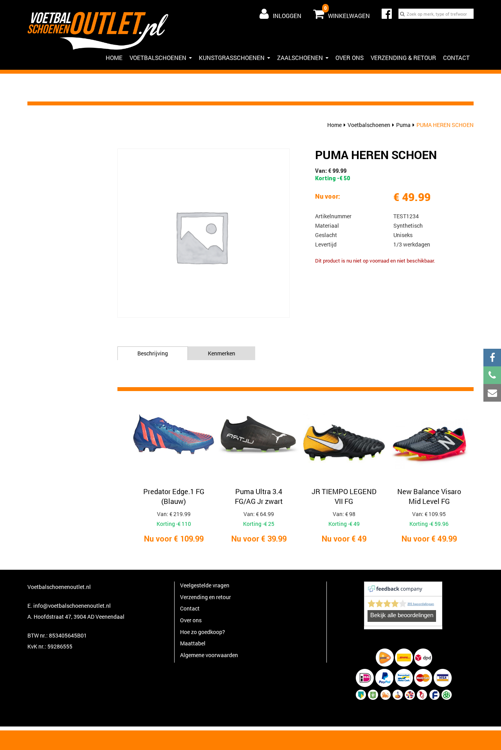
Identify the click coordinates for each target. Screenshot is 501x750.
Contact (456, 58)
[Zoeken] (402, 14)
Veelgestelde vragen (204, 585)
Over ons (349, 58)
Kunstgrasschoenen (232, 58)
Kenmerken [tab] (221, 353)
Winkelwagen (347, 12)
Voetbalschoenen (158, 58)
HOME (114, 58)
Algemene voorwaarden (209, 655)
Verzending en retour (205, 597)
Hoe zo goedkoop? (202, 632)
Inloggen (287, 16)
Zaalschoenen (300, 58)
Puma (403, 125)
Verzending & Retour (403, 58)
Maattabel (192, 643)
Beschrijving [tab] (152, 353)
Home (334, 125)
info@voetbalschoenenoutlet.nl (72, 605)
